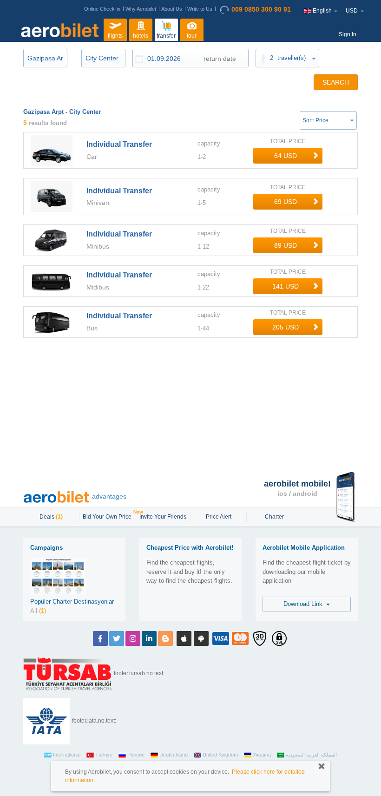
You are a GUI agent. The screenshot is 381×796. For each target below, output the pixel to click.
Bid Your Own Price (108, 516)
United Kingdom (220, 754)
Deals (51, 516)
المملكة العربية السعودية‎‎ (311, 754)
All (38, 610)
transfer (166, 36)
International (66, 754)
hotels (140, 36)
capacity (208, 143)
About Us (171, 9)
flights (115, 36)
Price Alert (218, 516)
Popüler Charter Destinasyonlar (72, 601)
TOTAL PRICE (288, 141)
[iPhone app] (184, 638)
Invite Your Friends (162, 516)
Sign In (347, 34)
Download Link (304, 603)
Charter (274, 516)
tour (192, 36)
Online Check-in (102, 9)
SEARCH (335, 82)
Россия (136, 754)
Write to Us (199, 9)
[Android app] (201, 638)
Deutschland (173, 754)
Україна (262, 754)
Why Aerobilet (140, 9)
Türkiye (103, 754)
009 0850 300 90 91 (261, 9)
